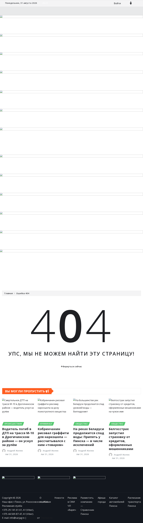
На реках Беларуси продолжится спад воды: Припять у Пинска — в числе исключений (88, 437)
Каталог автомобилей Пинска (22, 282)
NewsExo (32, 517)
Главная (8, 293)
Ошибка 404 (22, 293)
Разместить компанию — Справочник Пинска (90, 276)
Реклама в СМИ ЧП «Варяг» (48, 276)
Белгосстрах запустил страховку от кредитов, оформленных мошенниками (121, 439)
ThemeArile (46, 517)
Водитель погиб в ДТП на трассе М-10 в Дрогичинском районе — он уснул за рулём (18, 437)
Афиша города (126, 276)
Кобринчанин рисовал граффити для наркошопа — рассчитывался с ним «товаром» (53, 437)
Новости (26, 276)
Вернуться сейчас (72, 366)
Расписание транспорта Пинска (58, 282)
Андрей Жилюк (15, 450)
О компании (12, 276)
